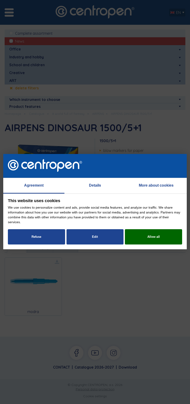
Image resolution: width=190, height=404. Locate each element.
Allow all (153, 236)
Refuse (36, 236)
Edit (95, 236)
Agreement (34, 185)
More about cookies (156, 185)
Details (95, 185)
